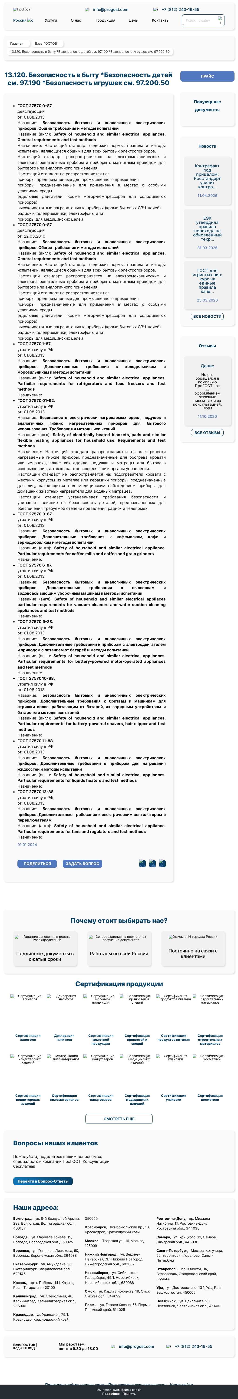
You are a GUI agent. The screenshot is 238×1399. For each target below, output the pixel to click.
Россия (20, 20)
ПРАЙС (207, 76)
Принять (129, 1393)
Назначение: (30, 145)
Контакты (160, 20)
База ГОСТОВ (24, 1345)
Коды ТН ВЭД (24, 1348)
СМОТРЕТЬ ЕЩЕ (119, 1119)
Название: (27, 122)
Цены (134, 20)
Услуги (51, 20)
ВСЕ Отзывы (207, 432)
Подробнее (111, 1393)
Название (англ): (34, 134)
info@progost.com (110, 9)
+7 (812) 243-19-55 (180, 9)
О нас (76, 20)
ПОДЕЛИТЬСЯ (37, 863)
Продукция (105, 20)
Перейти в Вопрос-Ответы (43, 1181)
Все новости (207, 316)
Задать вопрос (82, 863)
